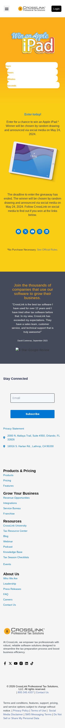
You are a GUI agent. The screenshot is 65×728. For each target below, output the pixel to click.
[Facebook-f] (4, 663)
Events (7, 564)
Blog (5, 536)
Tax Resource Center (15, 530)
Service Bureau (12, 508)
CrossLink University (15, 525)
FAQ (5, 594)
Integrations (10, 503)
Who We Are (10, 578)
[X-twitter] (25, 231)
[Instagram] (39, 231)
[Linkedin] (46, 231)
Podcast (7, 546)
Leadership (9, 583)
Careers (7, 599)
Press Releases (12, 588)
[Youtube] (32, 231)
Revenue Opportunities (16, 497)
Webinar (8, 541)
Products (8, 475)
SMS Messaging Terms (38, 714)
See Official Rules (47, 249)
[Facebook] (18, 231)
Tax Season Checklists (16, 557)
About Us (11, 574)
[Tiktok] (32, 663)
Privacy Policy (21, 710)
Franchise (9, 513)
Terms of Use (38, 710)
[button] (7, 9)
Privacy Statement (13, 428)
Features (8, 485)
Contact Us (9, 604)
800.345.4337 (26, 692)
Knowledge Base (12, 552)
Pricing (7, 480)
